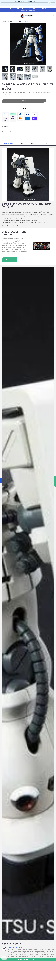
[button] (28, 959)
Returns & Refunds (8, 132)
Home (3, 21)
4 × (12, 117)
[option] (28, 44)
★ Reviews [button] (55, 481)
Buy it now (24, 105)
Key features (6, 126)
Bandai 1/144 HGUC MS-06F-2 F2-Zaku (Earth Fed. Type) (18, 21)
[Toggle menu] (2, 16)
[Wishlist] (51, 15)
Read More (10, 260)
